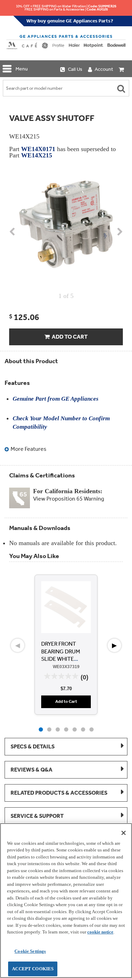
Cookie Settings (30, 951)
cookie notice (100, 932)
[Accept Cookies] (123, 833)
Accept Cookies (33, 968)
